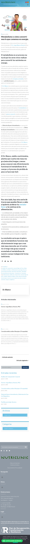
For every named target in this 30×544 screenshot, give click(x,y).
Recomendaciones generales (7, 273)
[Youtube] (9, 450)
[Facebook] (1, 450)
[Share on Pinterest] (11, 261)
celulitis (5, 276)
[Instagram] (4, 450)
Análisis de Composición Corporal (10, 376)
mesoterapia (4, 271)
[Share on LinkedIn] (8, 261)
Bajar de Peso (20, 268)
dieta (17, 276)
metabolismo (22, 108)
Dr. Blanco (5, 86)
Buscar (25, 367)
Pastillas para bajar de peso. (9, 402)
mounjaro (24, 278)
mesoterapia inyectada (16, 278)
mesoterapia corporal (6, 278)
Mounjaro (9, 271)
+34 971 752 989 (6, 503)
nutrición (3, 279)
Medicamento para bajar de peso (19, 269)
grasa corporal (11, 114)
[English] (26, 2)
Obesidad (24, 271)
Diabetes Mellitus (12, 276)
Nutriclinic (19, 271)
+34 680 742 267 (6, 505)
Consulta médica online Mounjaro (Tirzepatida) (14, 331)
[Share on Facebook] (2, 261)
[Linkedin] (6, 450)
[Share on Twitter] (5, 261)
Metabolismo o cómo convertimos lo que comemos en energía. (15, 38)
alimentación (6, 274)
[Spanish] (28, 2)
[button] (12, 540)
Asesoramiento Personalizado (14, 467)
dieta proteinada (22, 276)
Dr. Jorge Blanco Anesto (18, 45)
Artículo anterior (7, 357)
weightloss (12, 279)
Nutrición (14, 271)
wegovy (7, 279)
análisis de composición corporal (9, 268)
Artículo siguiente (22, 360)
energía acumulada (18, 79)
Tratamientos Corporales (20, 273)
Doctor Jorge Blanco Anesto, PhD (10, 306)
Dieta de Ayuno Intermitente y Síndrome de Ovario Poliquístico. (15, 395)
